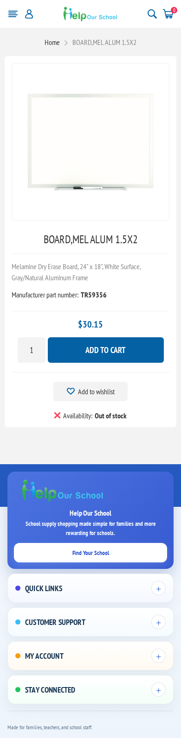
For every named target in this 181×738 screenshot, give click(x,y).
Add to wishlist (96, 391)
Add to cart (105, 350)
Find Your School (90, 553)
